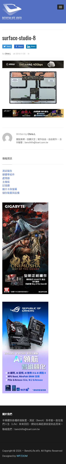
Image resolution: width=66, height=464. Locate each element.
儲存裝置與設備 (10, 192)
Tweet (8, 46)
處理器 (6, 178)
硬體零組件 (8, 174)
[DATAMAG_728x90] (33, 64)
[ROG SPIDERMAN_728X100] (33, 113)
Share (20, 46)
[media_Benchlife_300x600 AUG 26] (25, 248)
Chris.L (8, 54)
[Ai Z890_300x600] (25, 347)
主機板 (6, 181)
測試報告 (7, 170)
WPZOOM (22, 456)
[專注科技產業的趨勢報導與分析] (11, 11)
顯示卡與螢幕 (9, 189)
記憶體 (6, 185)
